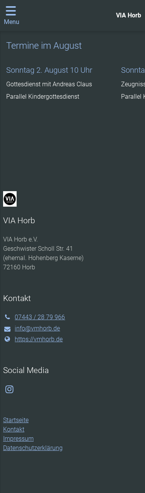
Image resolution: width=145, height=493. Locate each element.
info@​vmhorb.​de (37, 328)
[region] (72, 103)
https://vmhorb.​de (39, 339)
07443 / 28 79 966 (40, 317)
